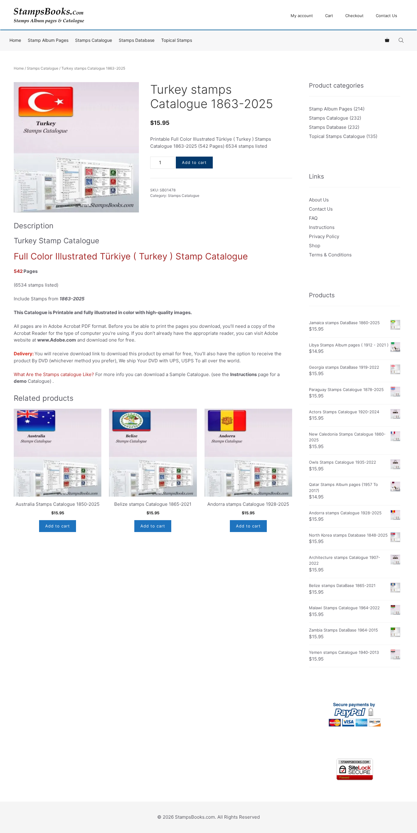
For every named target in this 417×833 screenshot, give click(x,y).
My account (302, 15)
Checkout (354, 15)
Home (15, 40)
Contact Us (386, 15)
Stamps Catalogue (93, 40)
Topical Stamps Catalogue (337, 136)
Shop (314, 245)
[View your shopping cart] (387, 40)
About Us (319, 200)
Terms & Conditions (330, 255)
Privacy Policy (324, 236)
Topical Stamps (176, 40)
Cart (329, 15)
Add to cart (194, 162)
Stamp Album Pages (48, 40)
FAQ (313, 218)
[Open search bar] (402, 40)
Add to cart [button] (57, 525)
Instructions (322, 227)
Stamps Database (136, 40)
